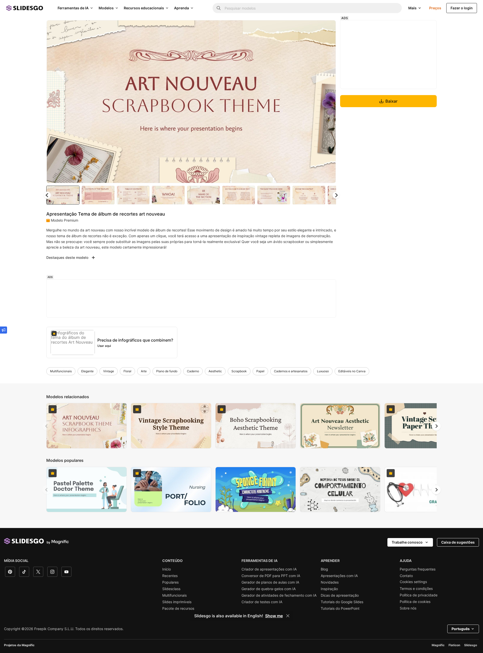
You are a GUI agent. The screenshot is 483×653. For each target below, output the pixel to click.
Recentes (170, 576)
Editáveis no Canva (352, 371)
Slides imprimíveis (176, 602)
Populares (170, 582)
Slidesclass (171, 589)
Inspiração (329, 589)
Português (461, 629)
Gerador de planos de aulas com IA (270, 582)
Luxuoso (323, 371)
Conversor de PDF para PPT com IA (271, 576)
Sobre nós (408, 608)
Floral (127, 371)
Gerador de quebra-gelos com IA (269, 589)
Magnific (438, 645)
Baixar (391, 101)
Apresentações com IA (339, 576)
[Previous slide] (46, 426)
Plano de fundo (166, 371)
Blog (324, 569)
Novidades (330, 582)
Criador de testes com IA (262, 602)
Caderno (193, 371)
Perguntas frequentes (417, 569)
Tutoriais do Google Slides (342, 602)
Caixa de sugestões (458, 542)
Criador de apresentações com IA (269, 569)
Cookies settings (413, 582)
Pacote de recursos (178, 608)
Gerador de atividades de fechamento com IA (279, 595)
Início (166, 569)
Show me (274, 616)
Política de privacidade (418, 595)
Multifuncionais (61, 371)
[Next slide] (328, 101)
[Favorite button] (314, 28)
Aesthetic (215, 371)
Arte (144, 371)
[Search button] (219, 8)
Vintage (108, 371)
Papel (260, 371)
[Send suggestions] (3, 330)
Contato (406, 576)
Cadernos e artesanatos (290, 371)
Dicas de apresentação (340, 595)
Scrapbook (239, 371)
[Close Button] (288, 616)
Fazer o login (462, 8)
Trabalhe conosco (407, 542)
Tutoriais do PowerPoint (340, 608)
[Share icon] (327, 28)
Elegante (87, 371)
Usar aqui (104, 346)
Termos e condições (416, 589)
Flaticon (454, 645)
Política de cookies (415, 602)
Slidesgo (470, 645)
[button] (336, 195)
